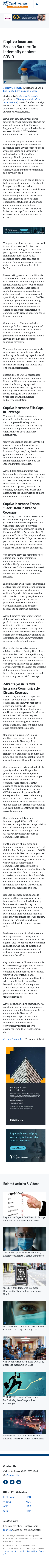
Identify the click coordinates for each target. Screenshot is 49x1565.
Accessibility (32, 1551)
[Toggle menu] (45, 4)
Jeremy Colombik (12, 88)
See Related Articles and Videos (20, 91)
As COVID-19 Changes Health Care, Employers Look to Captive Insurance (23, 1254)
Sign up (7, 1529)
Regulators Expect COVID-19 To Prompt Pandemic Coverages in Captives (24, 1219)
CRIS (5, 1510)
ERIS (28, 1496)
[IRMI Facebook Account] (5, 1482)
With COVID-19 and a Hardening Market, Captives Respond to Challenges (20, 1400)
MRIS (28, 1506)
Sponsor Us (20, 1551)
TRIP (28, 1510)
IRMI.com (8, 1496)
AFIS (5, 1506)
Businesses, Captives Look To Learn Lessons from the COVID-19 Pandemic (23, 1437)
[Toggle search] (37, 4)
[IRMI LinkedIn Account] (18, 1482)
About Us (9, 1551)
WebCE (7, 1501)
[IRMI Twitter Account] (12, 1482)
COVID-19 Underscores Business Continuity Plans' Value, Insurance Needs (22, 1291)
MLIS (28, 1501)
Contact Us (12, 1475)
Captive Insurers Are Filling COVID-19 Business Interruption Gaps (23, 1363)
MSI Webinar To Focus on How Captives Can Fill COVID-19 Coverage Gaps (24, 1328)
